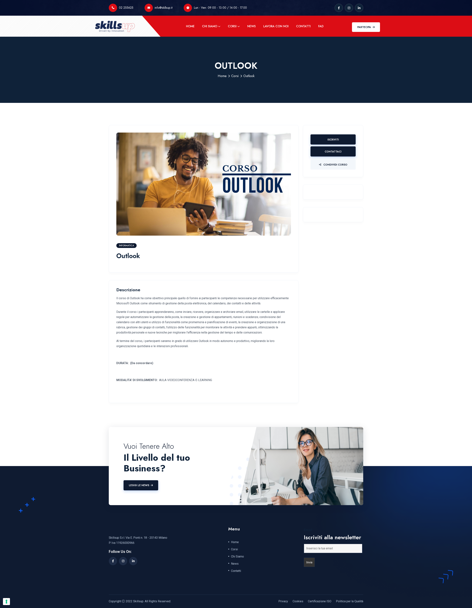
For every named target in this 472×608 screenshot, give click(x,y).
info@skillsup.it (163, 8)
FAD (321, 26)
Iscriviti (333, 139)
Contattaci (333, 151)
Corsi (232, 26)
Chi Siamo (209, 26)
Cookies (298, 601)
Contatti (303, 26)
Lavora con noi (276, 26)
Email (308, 530)
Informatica (126, 245)
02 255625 (126, 8)
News (251, 26)
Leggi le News (139, 485)
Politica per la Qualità (349, 601)
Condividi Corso (335, 164)
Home (190, 26)
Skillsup (138, 601)
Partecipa (364, 27)
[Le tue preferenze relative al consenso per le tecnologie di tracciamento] (6, 601)
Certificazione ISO (319, 601)
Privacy (283, 601)
